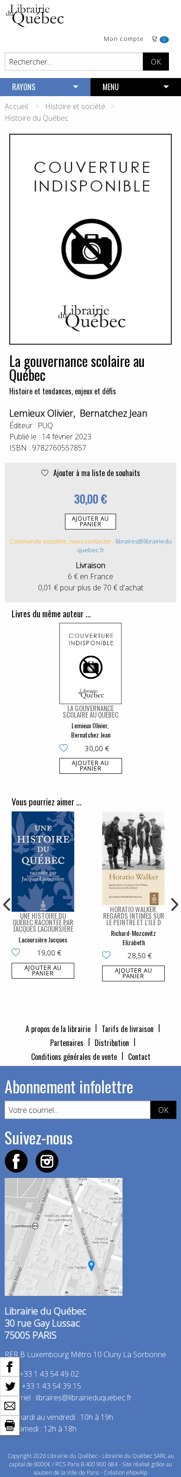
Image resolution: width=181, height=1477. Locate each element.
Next (173, 904)
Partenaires (67, 1042)
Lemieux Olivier (41, 413)
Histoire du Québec (37, 118)
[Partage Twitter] (9, 1385)
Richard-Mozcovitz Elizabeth (133, 937)
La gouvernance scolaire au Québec (90, 711)
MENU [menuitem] (111, 86)
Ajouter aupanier (90, 521)
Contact (139, 1056)
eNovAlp (136, 1473)
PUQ (45, 425)
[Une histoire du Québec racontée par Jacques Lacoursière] (43, 861)
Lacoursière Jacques (43, 939)
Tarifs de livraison (128, 1028)
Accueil (16, 106)
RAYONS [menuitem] (23, 86)
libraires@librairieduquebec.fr (84, 1397)
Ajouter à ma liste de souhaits (96, 472)
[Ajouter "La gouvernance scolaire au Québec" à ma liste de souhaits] (65, 749)
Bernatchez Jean (114, 413)
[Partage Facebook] (9, 1366)
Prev (7, 904)
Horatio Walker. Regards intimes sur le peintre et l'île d (133, 915)
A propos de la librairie (58, 1028)
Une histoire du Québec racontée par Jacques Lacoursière (43, 922)
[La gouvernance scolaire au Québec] (90, 663)
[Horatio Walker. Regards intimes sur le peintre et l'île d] (133, 858)
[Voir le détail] (90, 663)
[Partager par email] (9, 1405)
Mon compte (124, 39)
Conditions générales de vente (74, 1056)
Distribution (112, 1042)
